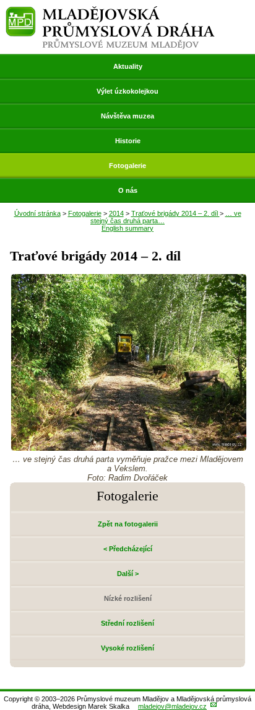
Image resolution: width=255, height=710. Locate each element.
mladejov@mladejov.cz (172, 706)
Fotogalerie (127, 165)
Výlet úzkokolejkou (127, 91)
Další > (128, 573)
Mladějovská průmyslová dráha (110, 11)
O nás (127, 190)
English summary (127, 228)
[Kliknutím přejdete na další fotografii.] (128, 447)
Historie (127, 140)
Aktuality (127, 66)
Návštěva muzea (127, 116)
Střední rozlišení (127, 623)
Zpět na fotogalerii (128, 524)
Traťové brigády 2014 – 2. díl (175, 213)
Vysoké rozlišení (127, 648)
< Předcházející (127, 548)
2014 (116, 213)
